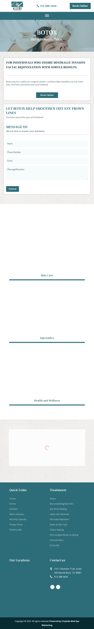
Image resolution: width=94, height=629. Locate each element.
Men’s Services (16, 514)
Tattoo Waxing (57, 529)
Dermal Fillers (57, 540)
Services (13, 508)
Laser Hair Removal (59, 514)
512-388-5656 (48, 6)
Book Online (80, 6)
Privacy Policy (16, 524)
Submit (13, 189)
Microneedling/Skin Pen (61, 503)
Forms (12, 503)
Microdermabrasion (59, 519)
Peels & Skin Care (58, 524)
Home (12, 498)
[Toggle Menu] (47, 15)
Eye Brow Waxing (58, 508)
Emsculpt (54, 545)
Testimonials (15, 529)
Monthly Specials (17, 519)
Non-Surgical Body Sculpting (64, 534)
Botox (53, 498)
